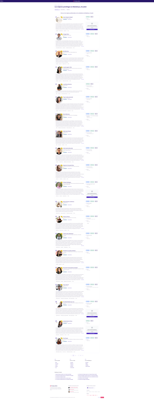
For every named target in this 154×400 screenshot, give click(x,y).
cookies (74, 397)
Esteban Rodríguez (67, 182)
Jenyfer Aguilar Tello (67, 67)
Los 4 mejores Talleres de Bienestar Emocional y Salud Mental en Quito (88, 376)
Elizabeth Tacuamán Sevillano (69, 250)
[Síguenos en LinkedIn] (90, 395)
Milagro (87, 363)
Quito (56, 362)
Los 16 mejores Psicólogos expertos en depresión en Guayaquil (64, 375)
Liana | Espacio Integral (68, 17)
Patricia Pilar (72, 367)
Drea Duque (65, 338)
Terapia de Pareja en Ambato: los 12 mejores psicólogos (63, 374)
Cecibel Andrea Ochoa (67, 321)
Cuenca (56, 365)
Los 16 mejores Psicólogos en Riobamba (83, 379)
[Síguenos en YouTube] (93, 395)
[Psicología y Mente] (76, 1)
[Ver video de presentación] (61, 89)
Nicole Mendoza (66, 114)
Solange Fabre (66, 34)
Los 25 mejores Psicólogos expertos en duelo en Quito (63, 378)
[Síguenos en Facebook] (87, 395)
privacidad (71, 397)
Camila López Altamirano (68, 233)
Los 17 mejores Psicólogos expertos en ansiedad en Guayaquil (64, 379)
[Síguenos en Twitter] (89, 395)
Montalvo (71, 366)
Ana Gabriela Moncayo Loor (68, 301)
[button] (88, 223)
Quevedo (71, 362)
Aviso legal (68, 397)
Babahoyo (71, 363)
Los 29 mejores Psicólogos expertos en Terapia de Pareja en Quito (87, 374)
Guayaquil (56, 363)
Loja (56, 367)
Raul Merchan (66, 51)
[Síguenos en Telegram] (95, 395)
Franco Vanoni (66, 284)
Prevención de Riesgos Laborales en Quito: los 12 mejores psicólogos (88, 375)
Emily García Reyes (67, 131)
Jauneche (71, 365)
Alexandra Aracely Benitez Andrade (70, 267)
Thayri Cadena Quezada (68, 97)
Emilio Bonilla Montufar (68, 148)
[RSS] (97, 395)
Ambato (56, 366)
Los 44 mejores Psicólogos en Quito (60, 376)
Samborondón (88, 366)
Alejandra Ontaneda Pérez (68, 165)
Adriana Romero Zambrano (68, 201)
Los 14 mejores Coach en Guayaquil (83, 378)
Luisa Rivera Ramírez (67, 84)
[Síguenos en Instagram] (92, 395)
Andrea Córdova (66, 216)
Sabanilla (87, 365)
